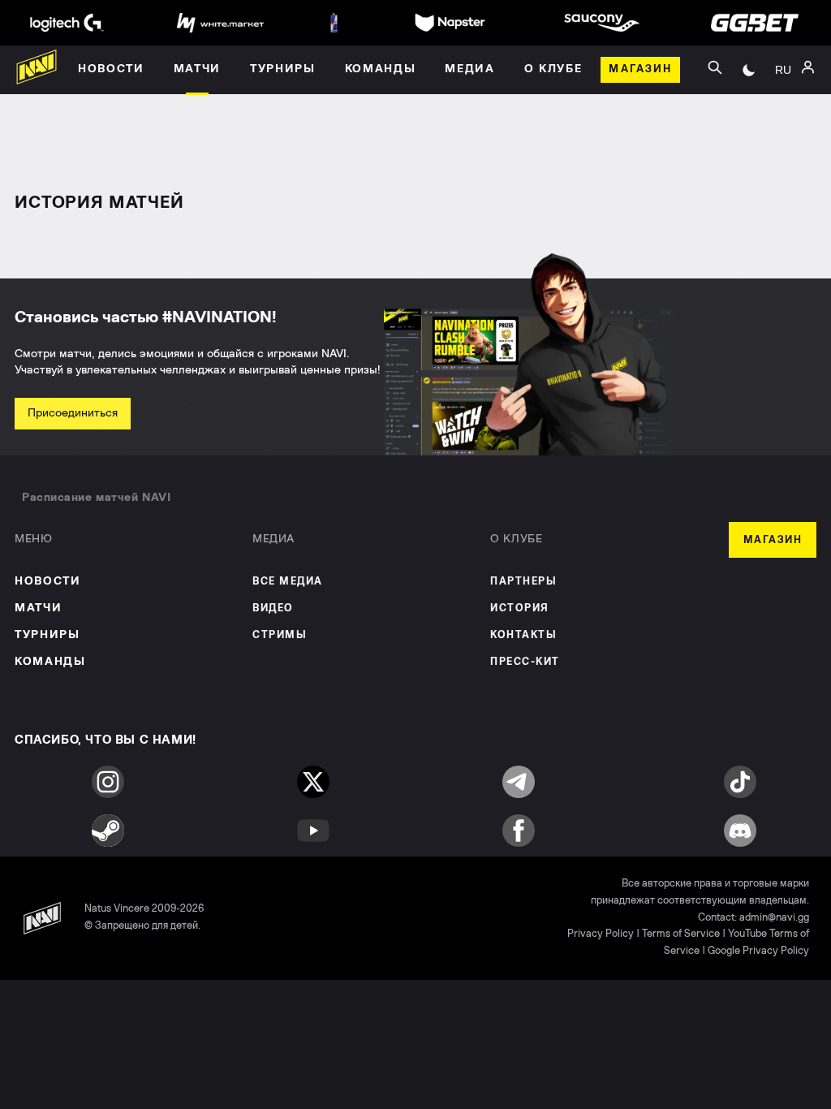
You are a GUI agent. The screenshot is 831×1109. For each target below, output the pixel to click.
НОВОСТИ (48, 581)
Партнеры (523, 581)
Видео (273, 608)
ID (783, 136)
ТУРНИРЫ (47, 635)
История (519, 608)
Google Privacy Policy (758, 951)
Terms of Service (681, 934)
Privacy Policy (600, 934)
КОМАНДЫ (50, 661)
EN (783, 112)
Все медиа (287, 581)
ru (783, 69)
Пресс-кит (525, 662)
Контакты (523, 635)
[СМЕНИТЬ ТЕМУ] (749, 70)
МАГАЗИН (773, 540)
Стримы (279, 635)
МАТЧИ (38, 608)
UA (783, 87)
